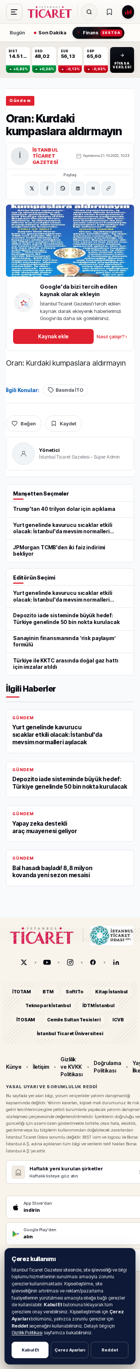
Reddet (110, 1350)
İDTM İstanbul (98, 1005)
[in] (116, 962)
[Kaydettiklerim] (109, 12)
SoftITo (75, 991)
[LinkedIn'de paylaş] (77, 188)
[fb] (93, 962)
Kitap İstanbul (111, 991)
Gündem (20, 100)
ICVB (118, 1019)
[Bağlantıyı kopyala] (108, 188)
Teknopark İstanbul (48, 1005)
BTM (48, 991)
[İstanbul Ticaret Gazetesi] (52, 12)
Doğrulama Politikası (107, 1067)
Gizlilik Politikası (27, 1332)
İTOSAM (25, 1019)
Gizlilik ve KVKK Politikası (71, 1066)
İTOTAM (21, 991)
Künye (14, 1067)
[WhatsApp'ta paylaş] (62, 188)
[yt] (47, 962)
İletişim (41, 1067)
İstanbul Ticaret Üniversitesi (70, 1033)
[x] (24, 962)
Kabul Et (30, 1350)
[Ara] (89, 12)
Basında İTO (69, 390)
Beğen (28, 423)
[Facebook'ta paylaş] (47, 188)
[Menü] (14, 12)
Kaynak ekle (53, 336)
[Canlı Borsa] (128, 12)
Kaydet (68, 423)
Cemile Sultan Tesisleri (73, 1019)
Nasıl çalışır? (112, 336)
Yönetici (49, 450)
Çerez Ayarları (70, 1350)
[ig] (70, 962)
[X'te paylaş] (31, 188)
